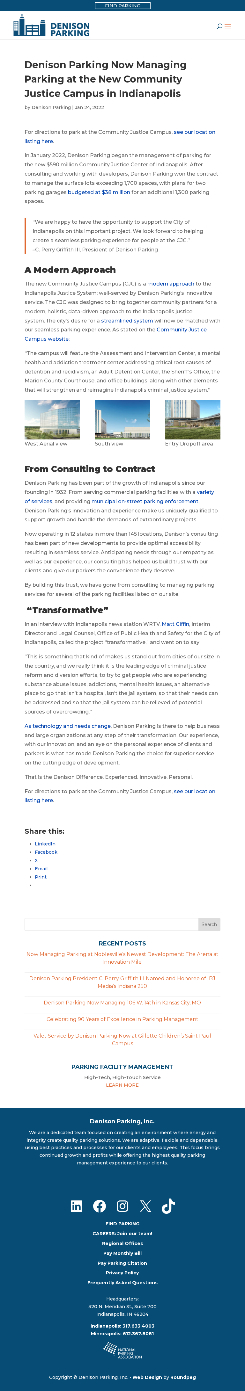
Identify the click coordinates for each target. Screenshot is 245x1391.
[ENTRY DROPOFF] (192, 419)
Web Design (147, 1377)
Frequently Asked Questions (122, 1283)
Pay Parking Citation (122, 1263)
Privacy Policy (122, 1273)
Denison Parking (51, 107)
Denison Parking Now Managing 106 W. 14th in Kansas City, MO (122, 1003)
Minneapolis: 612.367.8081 (122, 1334)
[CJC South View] (122, 419)
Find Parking (122, 6)
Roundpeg (183, 1377)
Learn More (122, 1085)
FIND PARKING (122, 1224)
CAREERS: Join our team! (122, 1233)
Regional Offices (122, 1243)
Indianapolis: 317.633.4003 (122, 1326)
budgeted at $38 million (99, 192)
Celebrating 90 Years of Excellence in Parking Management (122, 1019)
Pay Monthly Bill (122, 1253)
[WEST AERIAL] (52, 419)
